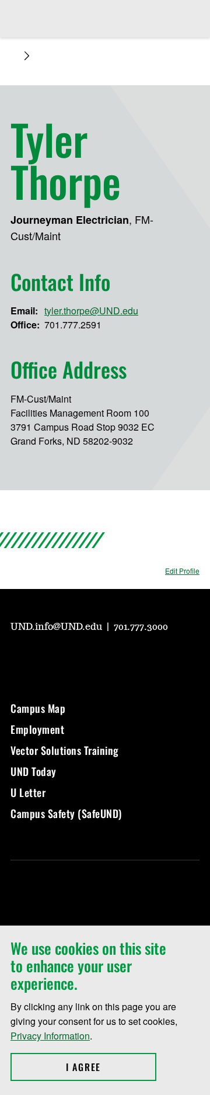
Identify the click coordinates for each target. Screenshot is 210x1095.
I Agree (111, 1067)
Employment (37, 729)
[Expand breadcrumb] (26, 55)
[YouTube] (18, 659)
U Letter (28, 792)
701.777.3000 (141, 627)
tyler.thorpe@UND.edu (91, 310)
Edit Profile (182, 571)
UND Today (33, 771)
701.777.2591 (73, 324)
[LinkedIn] (102, 659)
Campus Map (37, 708)
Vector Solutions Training (64, 750)
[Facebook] (74, 659)
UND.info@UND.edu (57, 627)
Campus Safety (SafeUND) (66, 813)
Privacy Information (50, 1035)
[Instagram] (46, 659)
